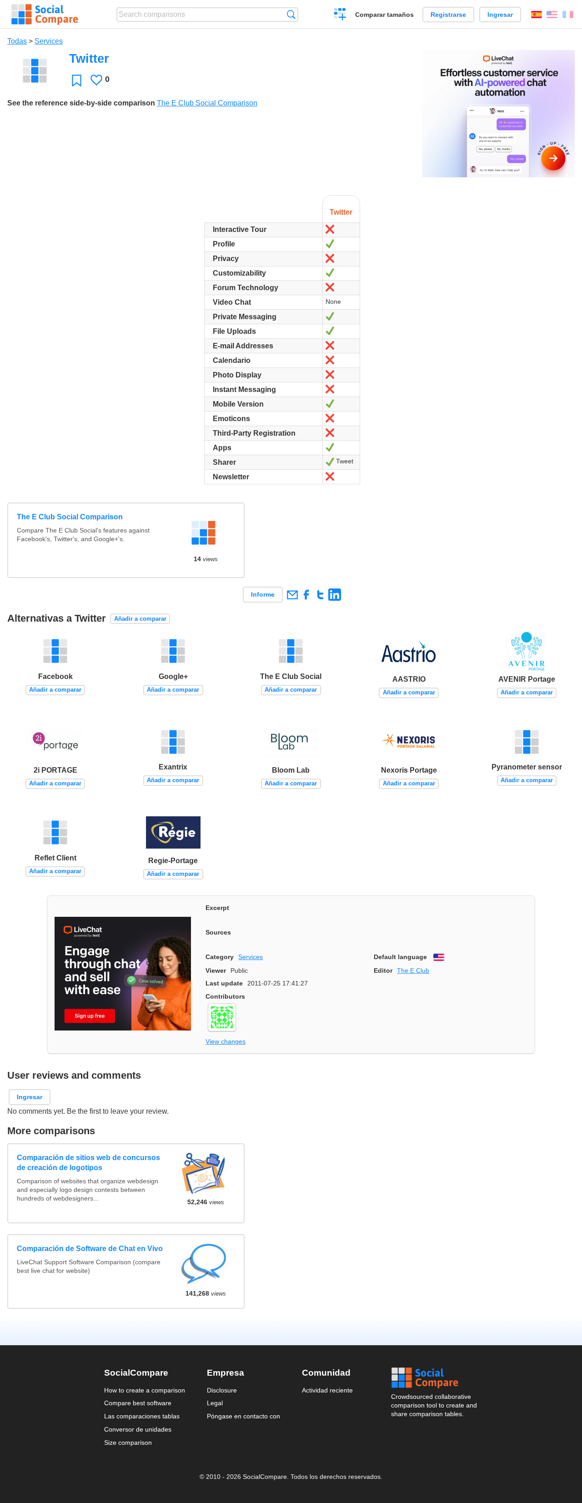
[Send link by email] (292, 594)
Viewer (216, 970)
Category (220, 956)
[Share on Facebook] (306, 594)
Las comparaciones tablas (142, 1416)
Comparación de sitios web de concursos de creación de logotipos (88, 1162)
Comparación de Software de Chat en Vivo (90, 1248)
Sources (218, 932)
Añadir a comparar (140, 618)
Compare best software (137, 1403)
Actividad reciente (327, 1390)
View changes (226, 1041)
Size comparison (128, 1442)
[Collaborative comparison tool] (44, 14)
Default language (400, 956)
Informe (263, 594)
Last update (224, 983)
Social (434, 1378)
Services (49, 41)
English (552, 14)
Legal (215, 1403)
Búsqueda (291, 14)
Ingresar (500, 14)
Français (567, 14)
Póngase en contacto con (243, 1416)
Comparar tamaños (384, 14)
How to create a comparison (144, 1390)
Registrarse (448, 14)
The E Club (413, 970)
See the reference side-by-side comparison (81, 103)
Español (536, 14)
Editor (383, 970)
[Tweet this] (320, 594)
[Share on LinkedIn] (334, 594)
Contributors (225, 996)
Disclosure (222, 1390)
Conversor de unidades (137, 1429)
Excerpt (217, 907)
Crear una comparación (340, 15)
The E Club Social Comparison (207, 103)
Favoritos (76, 80)
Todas (17, 41)
